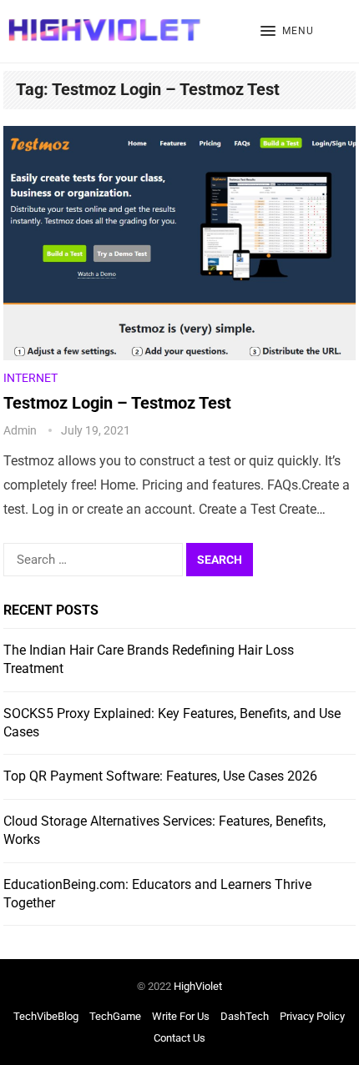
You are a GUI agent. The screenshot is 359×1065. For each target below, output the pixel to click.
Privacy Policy (312, 1016)
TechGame (115, 1016)
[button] (287, 31)
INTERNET (30, 377)
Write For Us (181, 1016)
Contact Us (179, 1038)
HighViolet (198, 986)
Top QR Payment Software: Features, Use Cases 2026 (160, 776)
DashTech (244, 1016)
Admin (20, 430)
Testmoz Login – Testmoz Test (117, 403)
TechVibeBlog (45, 1016)
